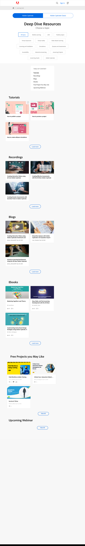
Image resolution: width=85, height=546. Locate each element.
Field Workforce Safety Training (17, 377)
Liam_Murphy (12, 379)
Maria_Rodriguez (38, 379)
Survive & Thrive (13, 401)
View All (43, 413)
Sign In (62, 3)
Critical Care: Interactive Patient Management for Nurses (49, 377)
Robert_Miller (12, 403)
